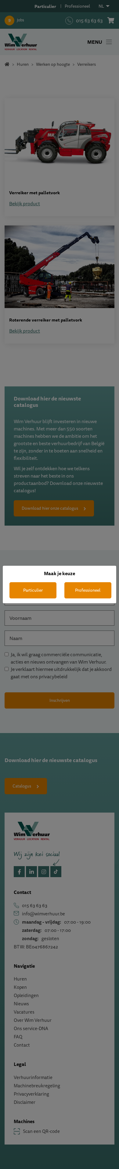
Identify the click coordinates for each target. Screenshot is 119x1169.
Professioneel (87, 590)
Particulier (33, 590)
